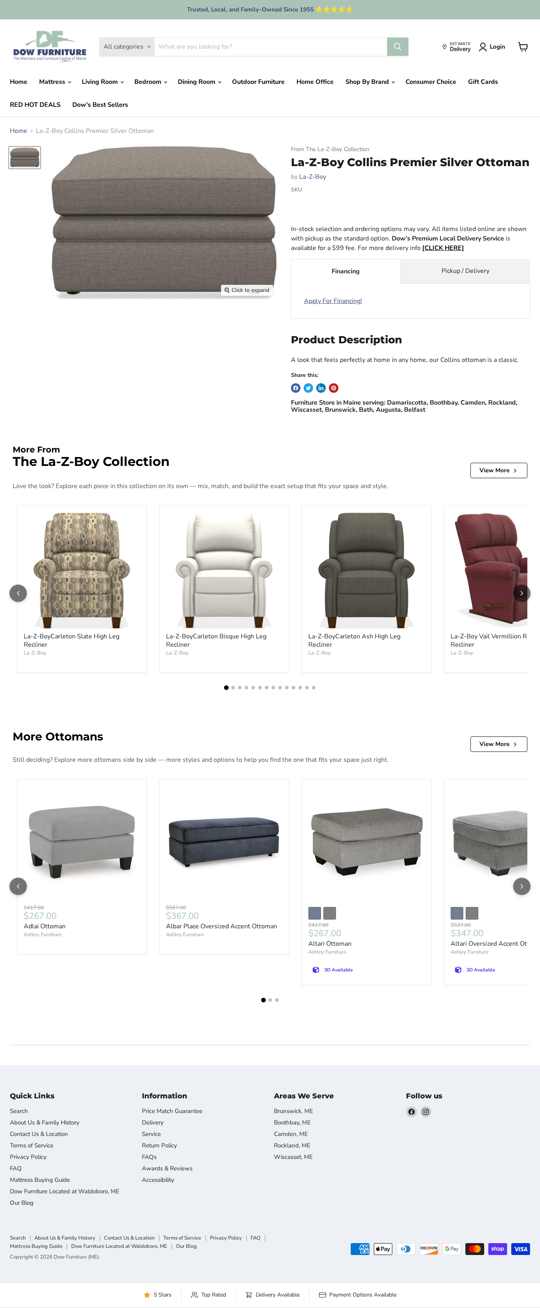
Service (151, 1134)
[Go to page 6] (260, 687)
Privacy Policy (28, 1157)
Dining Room (197, 82)
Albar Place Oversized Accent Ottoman (221, 926)
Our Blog (22, 1203)
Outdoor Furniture (258, 82)
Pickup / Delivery (465, 271)
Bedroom (148, 82)
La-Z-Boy (312, 176)
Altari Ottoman (329, 943)
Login (497, 47)
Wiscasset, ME (293, 1157)
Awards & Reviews (167, 1168)
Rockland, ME (292, 1145)
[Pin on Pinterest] (333, 388)
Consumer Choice (431, 82)
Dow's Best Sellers (100, 104)
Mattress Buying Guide (40, 1180)
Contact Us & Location (39, 1134)
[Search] (397, 47)
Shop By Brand (368, 82)
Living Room (100, 82)
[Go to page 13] (307, 687)
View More (495, 470)
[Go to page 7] (266, 687)
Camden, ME (291, 1134)
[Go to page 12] (300, 687)
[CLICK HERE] (443, 248)
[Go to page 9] (280, 687)
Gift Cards (483, 82)
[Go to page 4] (246, 687)
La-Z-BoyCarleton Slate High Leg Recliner (71, 640)
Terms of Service (31, 1145)
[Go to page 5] (253, 687)
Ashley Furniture (43, 934)
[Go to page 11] (293, 687)
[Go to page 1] (226, 687)
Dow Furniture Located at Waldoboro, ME (64, 1191)
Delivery (153, 1122)
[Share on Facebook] (295, 388)
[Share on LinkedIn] (321, 388)
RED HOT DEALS (35, 104)
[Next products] (522, 593)
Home (18, 82)
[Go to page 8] (273, 687)
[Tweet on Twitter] (308, 388)
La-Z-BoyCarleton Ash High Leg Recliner (354, 640)
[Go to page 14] (313, 687)
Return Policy (159, 1145)
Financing (346, 271)
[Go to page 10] (287, 687)
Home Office (315, 82)
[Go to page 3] (240, 687)
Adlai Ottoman (45, 926)
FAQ (16, 1168)
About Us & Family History (44, 1122)
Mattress (53, 82)
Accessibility (158, 1180)
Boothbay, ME (292, 1122)
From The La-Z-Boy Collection (330, 149)
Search (19, 1111)
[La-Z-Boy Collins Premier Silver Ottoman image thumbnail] (24, 157)
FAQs (149, 1157)
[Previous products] (18, 593)
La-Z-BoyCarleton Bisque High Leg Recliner (216, 640)
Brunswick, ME (293, 1111)
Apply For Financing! (333, 301)
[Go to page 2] (233, 687)
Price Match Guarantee (172, 1111)
